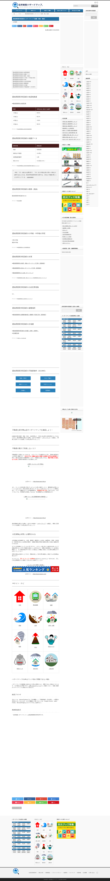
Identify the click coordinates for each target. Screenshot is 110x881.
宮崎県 (69, 349)
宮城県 (79, 320)
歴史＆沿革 (41, 872)
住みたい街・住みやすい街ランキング (71, 139)
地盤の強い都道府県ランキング (69, 126)
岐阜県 (64, 333)
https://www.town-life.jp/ (39, 481)
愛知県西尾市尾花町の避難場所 (21, 83)
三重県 (79, 333)
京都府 (69, 336)
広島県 (79, 340)
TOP (20, 605)
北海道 (64, 320)
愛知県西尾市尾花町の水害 (19, 79)
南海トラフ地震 (89, 74)
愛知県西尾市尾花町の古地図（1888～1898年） (26, 330)
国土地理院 (20, 200)
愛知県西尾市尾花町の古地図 (20, 85)
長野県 (69, 330)
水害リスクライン (66, 243)
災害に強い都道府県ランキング (69, 121)
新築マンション (23, 384)
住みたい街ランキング (61, 10)
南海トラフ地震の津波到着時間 (69, 130)
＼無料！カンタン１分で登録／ (35, 464)
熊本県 (79, 347)
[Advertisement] (57, 5)
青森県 (69, 320)
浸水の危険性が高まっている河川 (69, 226)
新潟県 (64, 329)
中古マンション (48, 384)
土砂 (35, 625)
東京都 (69, 326)
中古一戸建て (47, 378)
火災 (87, 195)
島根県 (69, 340)
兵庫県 (79, 336)
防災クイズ (33, 10)
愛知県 (15, 21)
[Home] (14, 13)
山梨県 (64, 330)
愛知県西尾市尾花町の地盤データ (21, 74)
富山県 (69, 329)
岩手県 (74, 320)
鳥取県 (64, 340)
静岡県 (69, 333)
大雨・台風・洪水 (89, 193)
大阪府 (74, 336)
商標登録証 (48, 872)
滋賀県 (64, 336)
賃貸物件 (47, 390)
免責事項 (65, 872)
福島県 (74, 321)
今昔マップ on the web (22, 338)
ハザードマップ (19, 10)
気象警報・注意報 (66, 228)
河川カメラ (64, 230)
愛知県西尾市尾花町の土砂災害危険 (22, 81)
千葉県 (64, 326)
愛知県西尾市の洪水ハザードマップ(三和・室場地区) (27, 268)
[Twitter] (97, 873)
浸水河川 (35, 668)
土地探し (23, 390)
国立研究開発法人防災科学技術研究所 (25, 129)
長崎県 (74, 347)
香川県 (69, 344)
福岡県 (64, 347)
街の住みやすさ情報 (76, 10)
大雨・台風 (51, 625)
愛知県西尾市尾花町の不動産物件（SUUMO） (24, 87)
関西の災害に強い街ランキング (69, 137)
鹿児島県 (74, 349)
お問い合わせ (92, 872)
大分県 (64, 349)
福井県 (79, 329)
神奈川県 (74, 326)
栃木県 (69, 324)
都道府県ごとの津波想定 (68, 128)
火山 (35, 647)
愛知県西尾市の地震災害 (19, 103)
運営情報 (79, 872)
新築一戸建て (23, 378)
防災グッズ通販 (47, 10)
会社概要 (85, 872)
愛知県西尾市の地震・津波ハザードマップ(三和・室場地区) (29, 263)
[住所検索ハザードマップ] (27, 8)
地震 (51, 605)
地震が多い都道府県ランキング (69, 123)
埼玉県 (79, 324)
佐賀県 (69, 347)
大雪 (87, 200)
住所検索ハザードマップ (54, 879)
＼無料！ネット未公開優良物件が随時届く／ (36, 496)
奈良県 (64, 337)
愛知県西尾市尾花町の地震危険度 (21, 72)
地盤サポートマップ (35, 165)
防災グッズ (20, 668)
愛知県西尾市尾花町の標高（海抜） (22, 76)
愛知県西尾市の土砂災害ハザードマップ (25, 298)
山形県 (69, 321)
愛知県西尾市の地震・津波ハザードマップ (25, 277)
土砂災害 (43, 840)
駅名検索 (35, 605)
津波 (20, 625)
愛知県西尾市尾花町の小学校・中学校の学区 (24, 77)
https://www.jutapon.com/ (39, 574)
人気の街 (51, 668)
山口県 (64, 341)
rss (95, 2)
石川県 (74, 329)
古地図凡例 (16, 333)
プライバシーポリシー (56, 872)
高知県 (79, 344)
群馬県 (74, 324)
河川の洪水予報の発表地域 (68, 241)
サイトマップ (72, 872)
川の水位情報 (65, 232)
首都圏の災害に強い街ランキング (70, 135)
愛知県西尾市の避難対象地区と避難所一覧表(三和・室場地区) (29, 314)
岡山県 (74, 340)
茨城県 (64, 324)
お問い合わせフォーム (35, 685)
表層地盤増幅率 (30, 177)
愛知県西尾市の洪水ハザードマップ (40, 277)
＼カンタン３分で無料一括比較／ (36, 565)
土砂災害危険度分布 (66, 234)
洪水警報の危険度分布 (67, 238)
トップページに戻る (17, 807)
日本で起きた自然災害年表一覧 (69, 132)
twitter (97, 2)
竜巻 (20, 646)
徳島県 (64, 344)
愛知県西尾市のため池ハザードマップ (23, 273)
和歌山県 (69, 337)
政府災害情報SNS (32, 872)
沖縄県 (87, 180)
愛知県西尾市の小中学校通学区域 (24, 247)
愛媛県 (74, 344)
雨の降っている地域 (66, 236)
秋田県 (64, 321)
